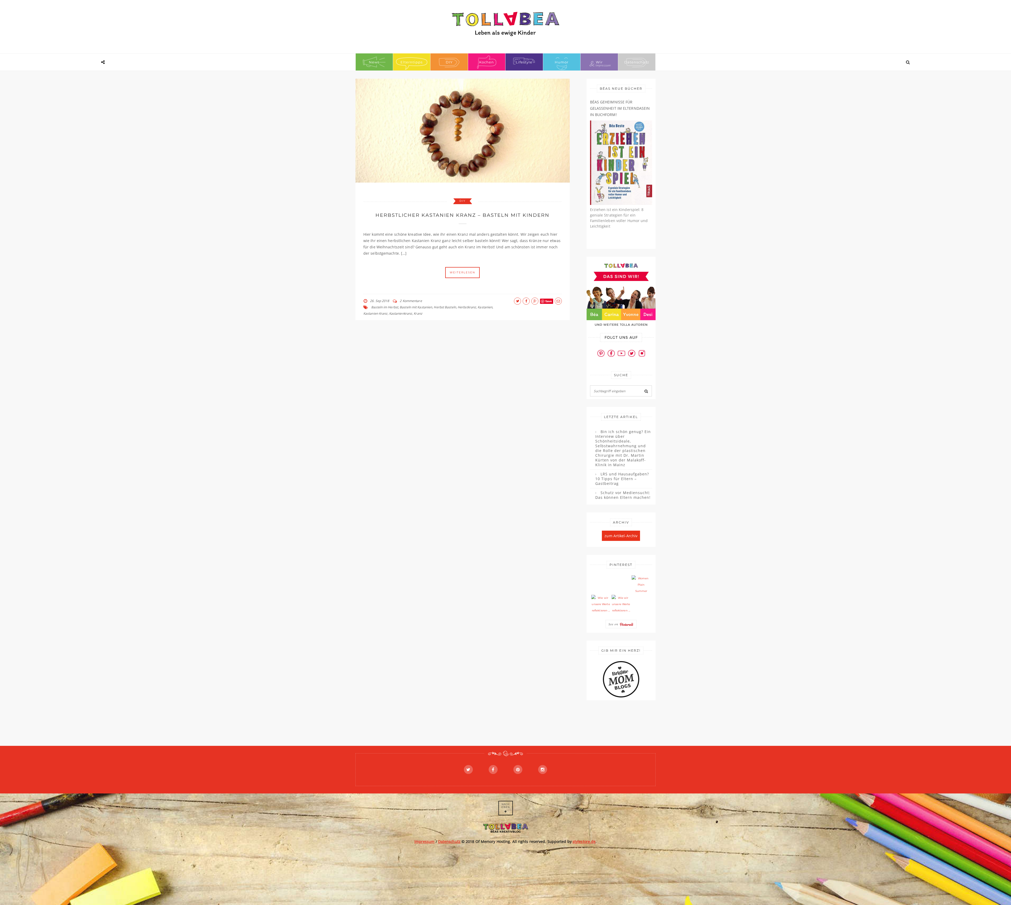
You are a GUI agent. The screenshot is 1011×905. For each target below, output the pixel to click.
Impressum (424, 841)
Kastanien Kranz (375, 313)
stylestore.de (584, 841)
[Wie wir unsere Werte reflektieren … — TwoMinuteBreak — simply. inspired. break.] (600, 604)
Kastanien (485, 307)
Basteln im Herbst (384, 307)
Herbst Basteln (445, 307)
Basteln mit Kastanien (416, 307)
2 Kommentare (411, 301)
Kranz (418, 313)
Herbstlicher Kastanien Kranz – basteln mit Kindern (462, 215)
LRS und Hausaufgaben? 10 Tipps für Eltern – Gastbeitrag (622, 479)
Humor (561, 62)
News (374, 62)
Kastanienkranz (400, 313)
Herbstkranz (467, 307)
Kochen (486, 62)
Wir (599, 62)
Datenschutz (636, 62)
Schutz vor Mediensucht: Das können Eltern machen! (623, 495)
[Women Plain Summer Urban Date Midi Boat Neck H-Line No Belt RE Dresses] (641, 584)
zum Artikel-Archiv (620, 535)
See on (614, 624)
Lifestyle (524, 62)
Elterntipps (411, 62)
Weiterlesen (462, 272)
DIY (449, 62)
